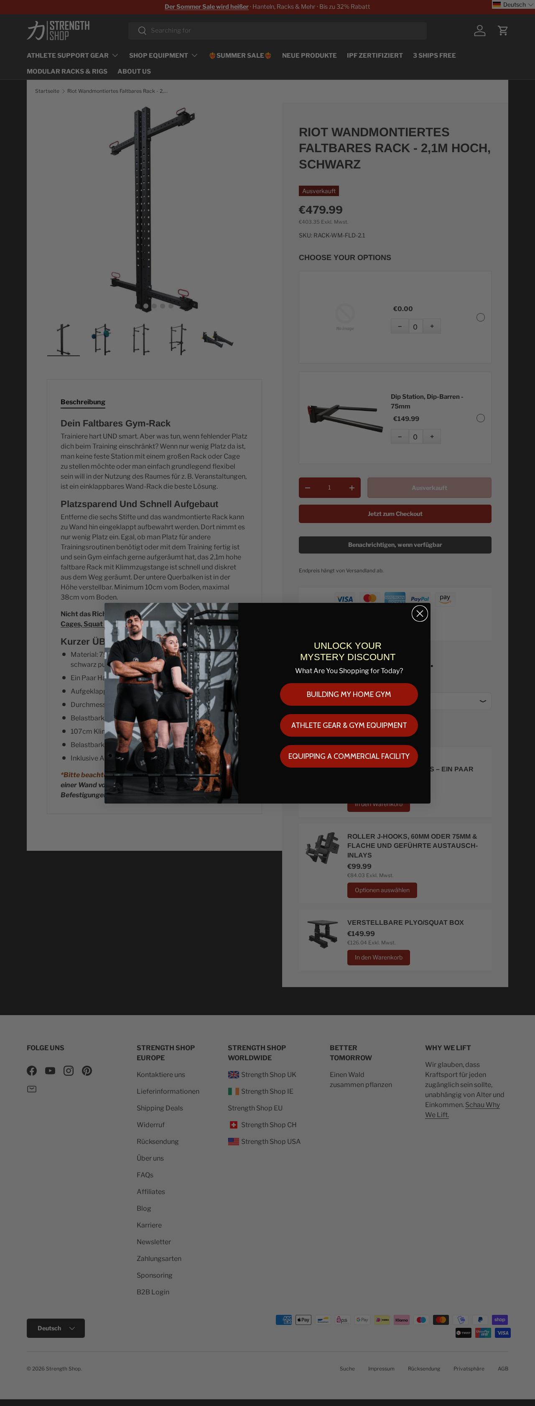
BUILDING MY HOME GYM (349, 694)
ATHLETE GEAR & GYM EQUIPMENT (349, 725)
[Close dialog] (420, 613)
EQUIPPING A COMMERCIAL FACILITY (349, 756)
